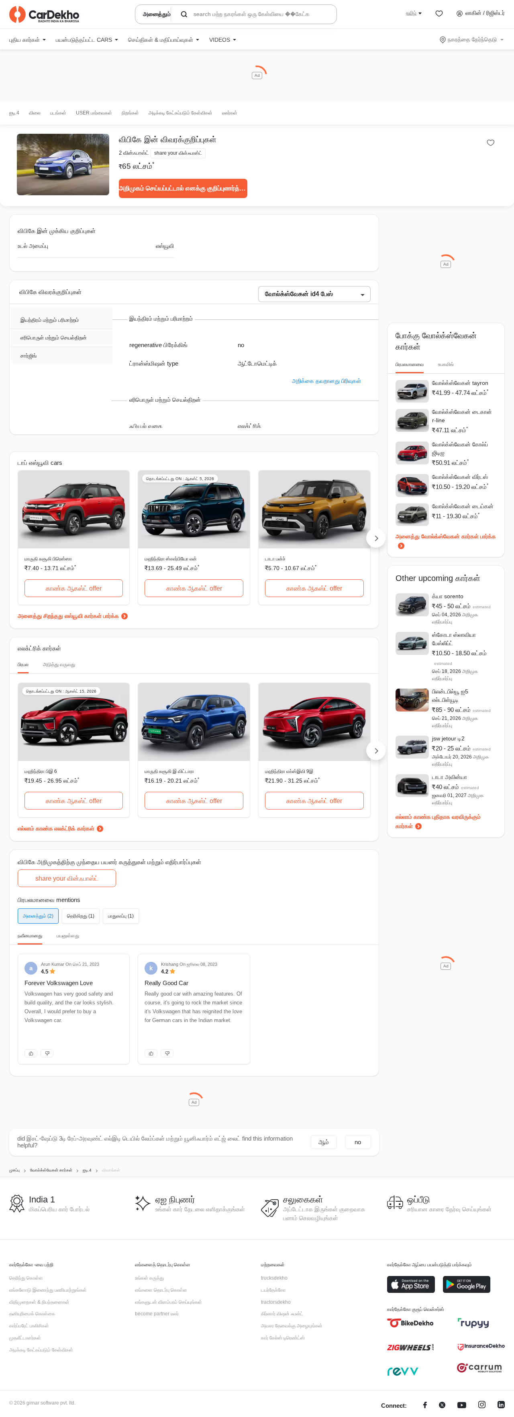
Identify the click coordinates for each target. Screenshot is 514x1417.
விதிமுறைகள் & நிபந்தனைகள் (39, 1302)
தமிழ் (411, 13)
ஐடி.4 (14, 113)
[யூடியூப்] (461, 1406)
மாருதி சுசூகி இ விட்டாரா (169, 771)
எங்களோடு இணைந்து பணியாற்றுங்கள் (48, 1290)
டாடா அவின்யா (449, 777)
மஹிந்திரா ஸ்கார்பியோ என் (171, 559)
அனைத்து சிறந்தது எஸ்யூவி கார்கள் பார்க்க (68, 616)
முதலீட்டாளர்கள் (25, 1338)
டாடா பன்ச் (275, 559)
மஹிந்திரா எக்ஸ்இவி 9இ (289, 771)
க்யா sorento (447, 596)
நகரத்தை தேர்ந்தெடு (472, 39)
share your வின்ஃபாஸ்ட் (66, 878)
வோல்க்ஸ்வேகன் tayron (460, 383)
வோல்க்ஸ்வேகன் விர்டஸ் (460, 477)
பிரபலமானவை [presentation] (410, 364)
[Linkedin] (501, 1406)
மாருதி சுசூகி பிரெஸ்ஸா (48, 559)
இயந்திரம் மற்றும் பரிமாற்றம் (49, 320)
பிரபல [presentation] (23, 664)
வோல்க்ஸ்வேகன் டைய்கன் (463, 506)
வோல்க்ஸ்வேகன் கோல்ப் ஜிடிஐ (460, 448)
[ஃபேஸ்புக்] (425, 1406)
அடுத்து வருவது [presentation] (59, 664)
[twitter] (442, 1406)
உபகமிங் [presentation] (446, 364)
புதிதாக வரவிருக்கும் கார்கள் (438, 821)
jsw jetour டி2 (448, 738)
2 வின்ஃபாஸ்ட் (134, 153)
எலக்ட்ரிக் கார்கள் (74, 828)
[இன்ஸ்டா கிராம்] (481, 1406)
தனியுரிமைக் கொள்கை (32, 1314)
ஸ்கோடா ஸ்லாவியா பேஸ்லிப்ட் (454, 639)
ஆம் (323, 1142)
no (358, 1142)
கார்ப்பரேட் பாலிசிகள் (29, 1326)
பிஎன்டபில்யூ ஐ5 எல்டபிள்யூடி (450, 695)
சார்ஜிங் (28, 356)
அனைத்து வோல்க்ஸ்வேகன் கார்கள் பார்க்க (446, 536)
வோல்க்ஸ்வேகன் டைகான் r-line (462, 416)
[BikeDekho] (410, 1323)
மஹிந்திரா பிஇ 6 (40, 771)
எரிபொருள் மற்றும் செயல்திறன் (53, 338)
